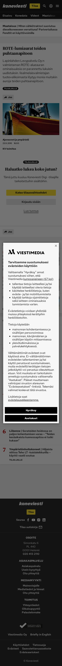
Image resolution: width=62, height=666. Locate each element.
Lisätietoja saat (23, 398)
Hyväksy (31, 410)
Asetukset (31, 418)
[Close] (56, 245)
